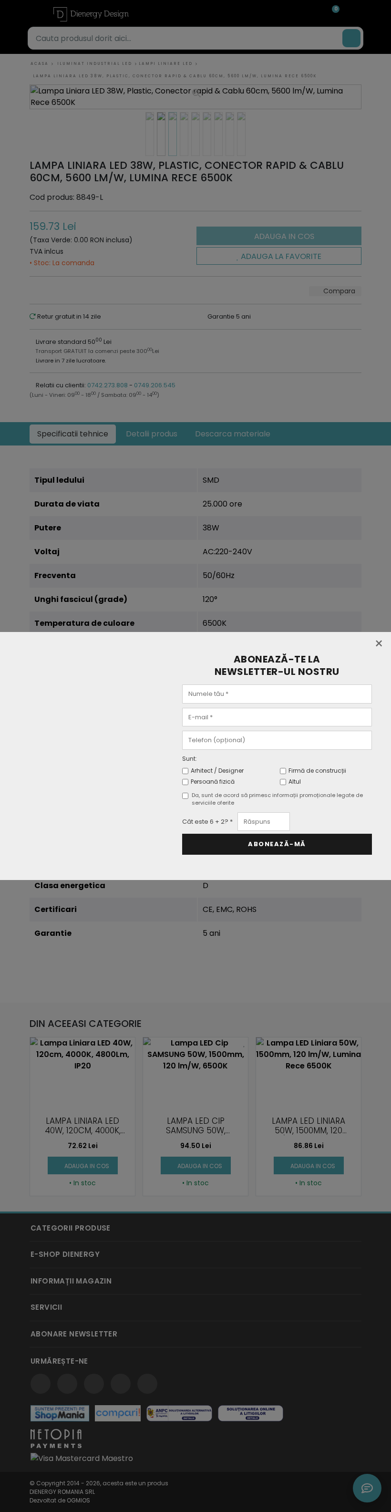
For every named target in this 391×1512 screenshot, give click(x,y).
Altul (294, 781)
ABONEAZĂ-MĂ (277, 844)
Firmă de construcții (317, 770)
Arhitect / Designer (217, 770)
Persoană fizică (213, 781)
